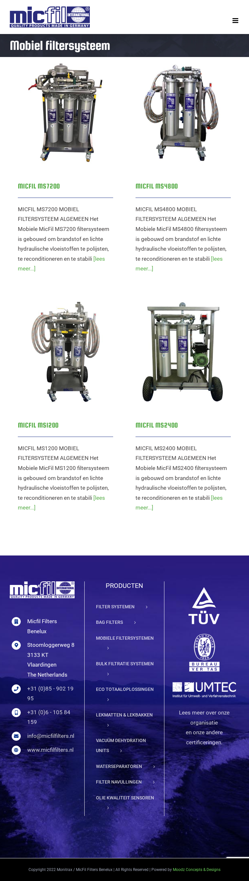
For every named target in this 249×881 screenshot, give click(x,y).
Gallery (74, 105)
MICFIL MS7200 (57, 105)
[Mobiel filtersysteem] (65, 112)
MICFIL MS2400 (175, 344)
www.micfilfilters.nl (50, 750)
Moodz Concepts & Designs (196, 869)
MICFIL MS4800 (175, 105)
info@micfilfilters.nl (50, 736)
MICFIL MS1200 (57, 344)
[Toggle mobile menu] (235, 20)
